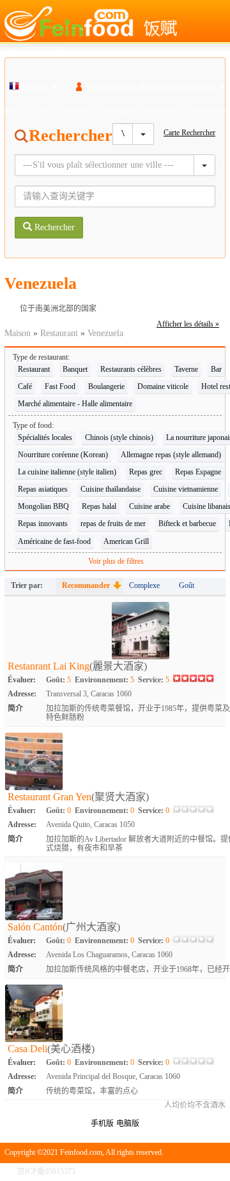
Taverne (186, 369)
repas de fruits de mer (113, 523)
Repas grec (145, 471)
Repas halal (99, 506)
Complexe (144, 585)
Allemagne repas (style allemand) (171, 454)
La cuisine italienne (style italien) (67, 471)
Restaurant (59, 333)
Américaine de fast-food (54, 541)
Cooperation (207, 110)
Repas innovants (43, 523)
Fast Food (60, 386)
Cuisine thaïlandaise (110, 489)
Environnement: (104, 679)
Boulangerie (106, 386)
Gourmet (78, 110)
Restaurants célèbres (131, 369)
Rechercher (53, 227)
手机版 (102, 1123)
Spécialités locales (45, 437)
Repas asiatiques (43, 489)
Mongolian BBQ (43, 506)
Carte (42, 110)
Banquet (75, 369)
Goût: (58, 679)
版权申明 (170, 1171)
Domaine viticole (162, 386)
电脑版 (127, 1123)
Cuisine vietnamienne (185, 489)
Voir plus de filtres (116, 561)
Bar (216, 369)
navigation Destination (140, 110)
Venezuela (105, 333)
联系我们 (210, 1171)
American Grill (126, 541)
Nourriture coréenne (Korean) (63, 454)
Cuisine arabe (149, 506)
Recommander (86, 585)
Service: (153, 679)
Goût (186, 585)
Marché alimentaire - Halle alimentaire (75, 403)
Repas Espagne (198, 471)
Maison (17, 333)
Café (25, 386)
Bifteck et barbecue (187, 523)
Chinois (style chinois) (119, 437)
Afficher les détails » (188, 323)
